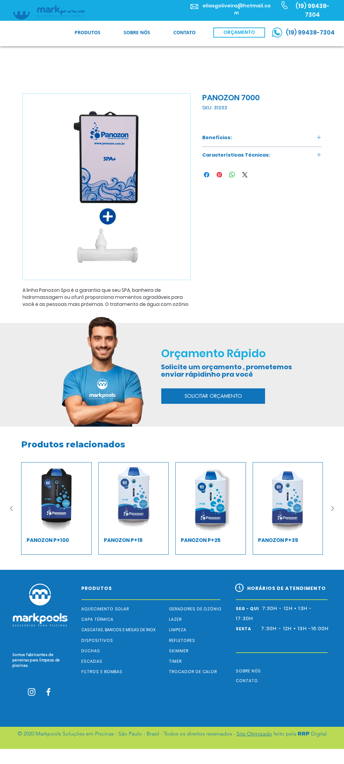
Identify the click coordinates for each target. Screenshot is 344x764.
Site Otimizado (254, 733)
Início (29, 70)
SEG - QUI (249, 608)
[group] (172, 517)
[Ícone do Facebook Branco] (48, 692)
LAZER (175, 619)
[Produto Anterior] (11, 517)
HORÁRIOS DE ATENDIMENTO (286, 588)
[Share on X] (245, 176)
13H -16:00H (313, 628)
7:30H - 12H (277, 628)
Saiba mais (36, 313)
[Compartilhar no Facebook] (207, 176)
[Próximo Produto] (333, 517)
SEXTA (248, 629)
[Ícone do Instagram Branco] (32, 692)
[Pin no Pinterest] (219, 176)
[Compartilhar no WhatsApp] (232, 176)
